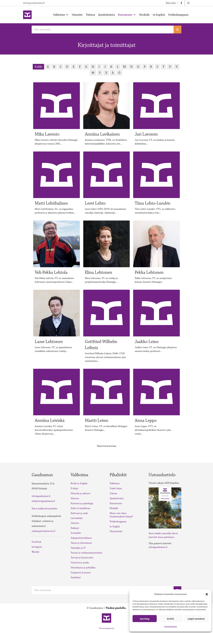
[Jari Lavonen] (156, 115)
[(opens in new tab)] (165, 508)
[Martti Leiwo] (106, 403)
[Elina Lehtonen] (106, 253)
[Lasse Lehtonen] (56, 327)
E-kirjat (74, 488)
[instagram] (188, 3)
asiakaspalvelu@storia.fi (43, 531)
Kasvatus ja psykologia (82, 503)
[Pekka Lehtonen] (156, 253)
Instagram (37, 546)
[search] (177, 29)
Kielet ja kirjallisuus (80, 508)
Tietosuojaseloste (170, 626)
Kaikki (38, 67)
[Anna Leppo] (156, 403)
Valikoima (115, 483)
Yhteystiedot (116, 531)
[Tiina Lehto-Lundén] (156, 184)
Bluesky (35, 551)
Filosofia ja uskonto (80, 493)
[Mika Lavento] (56, 115)
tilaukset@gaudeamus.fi (43, 501)
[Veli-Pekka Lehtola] (56, 253)
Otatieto (75, 523)
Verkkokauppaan (118, 521)
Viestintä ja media (80, 562)
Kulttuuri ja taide (79, 513)
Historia (75, 498)
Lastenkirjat (77, 518)
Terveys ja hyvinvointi (82, 557)
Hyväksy (144, 618)
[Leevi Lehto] (106, 184)
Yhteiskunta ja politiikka (83, 567)
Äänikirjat (76, 577)
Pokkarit (75, 528)
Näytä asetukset (196, 618)
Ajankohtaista (117, 498)
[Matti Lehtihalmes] (56, 184)
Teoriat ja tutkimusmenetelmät (86, 552)
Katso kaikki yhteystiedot (44, 508)
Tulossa (113, 493)
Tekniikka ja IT (78, 547)
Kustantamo (116, 503)
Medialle (114, 508)
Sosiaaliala (76, 532)
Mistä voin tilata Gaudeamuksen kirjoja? (121, 515)
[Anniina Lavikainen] (106, 115)
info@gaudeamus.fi (34, 3)
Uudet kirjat (116, 488)
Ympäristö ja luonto (81, 572)
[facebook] (181, 3)
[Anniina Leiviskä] (56, 403)
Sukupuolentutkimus (81, 537)
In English (115, 526)
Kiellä (170, 618)
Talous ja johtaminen (81, 542)
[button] (206, 594)
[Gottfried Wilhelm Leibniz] (106, 327)
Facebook (36, 541)
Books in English (79, 483)
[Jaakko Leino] (156, 327)
